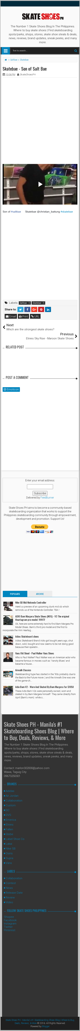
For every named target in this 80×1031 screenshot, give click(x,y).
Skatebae (37, 303)
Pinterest (9, 930)
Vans (9, 863)
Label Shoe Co (15, 839)
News (9, 888)
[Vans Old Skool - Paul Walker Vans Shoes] (8, 657)
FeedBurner (47, 497)
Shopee (9, 917)
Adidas (10, 791)
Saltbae (23, 303)
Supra (9, 858)
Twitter (8, 927)
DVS (8, 815)
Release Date (14, 892)
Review (10, 897)
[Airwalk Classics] (8, 674)
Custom (11, 805)
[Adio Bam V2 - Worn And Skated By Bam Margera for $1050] (8, 691)
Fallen (9, 829)
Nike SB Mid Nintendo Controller (30, 602)
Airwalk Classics (23, 670)
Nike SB (10, 848)
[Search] (76, 51)
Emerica (11, 819)
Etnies (9, 824)
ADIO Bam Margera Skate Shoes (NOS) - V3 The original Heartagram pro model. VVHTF (42, 617)
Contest (11, 883)
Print (25, 316)
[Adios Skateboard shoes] (8, 640)
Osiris (9, 853)
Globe (9, 834)
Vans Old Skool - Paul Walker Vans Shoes (34, 653)
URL (36, 316)
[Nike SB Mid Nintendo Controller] (8, 606)
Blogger (45, 1026)
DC (7, 810)
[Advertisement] (40, 120)
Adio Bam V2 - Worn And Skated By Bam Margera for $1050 (44, 687)
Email (12, 316)
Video (9, 902)
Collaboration (14, 800)
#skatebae (67, 211)
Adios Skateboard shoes (27, 636)
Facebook (10, 920)
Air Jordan (12, 795)
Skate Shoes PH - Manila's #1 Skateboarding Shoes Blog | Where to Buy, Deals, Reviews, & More (39, 731)
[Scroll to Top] (75, 1024)
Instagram (10, 923)
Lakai (9, 843)
